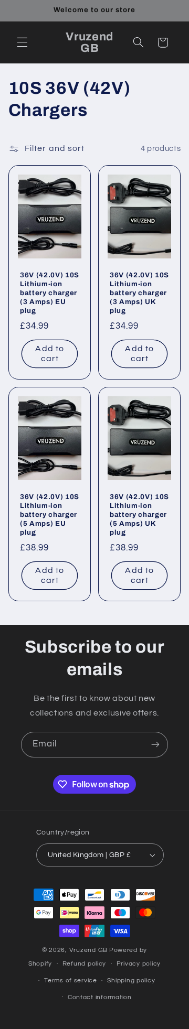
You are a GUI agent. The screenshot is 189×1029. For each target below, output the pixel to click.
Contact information (100, 997)
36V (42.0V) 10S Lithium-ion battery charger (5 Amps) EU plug (49, 514)
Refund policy (84, 964)
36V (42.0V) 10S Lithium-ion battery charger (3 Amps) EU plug (49, 293)
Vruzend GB (88, 950)
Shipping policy (131, 980)
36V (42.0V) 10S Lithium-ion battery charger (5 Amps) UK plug (139, 514)
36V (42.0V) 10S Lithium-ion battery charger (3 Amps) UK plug (139, 293)
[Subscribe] (155, 744)
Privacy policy (139, 964)
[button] (22, 42)
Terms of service (70, 980)
